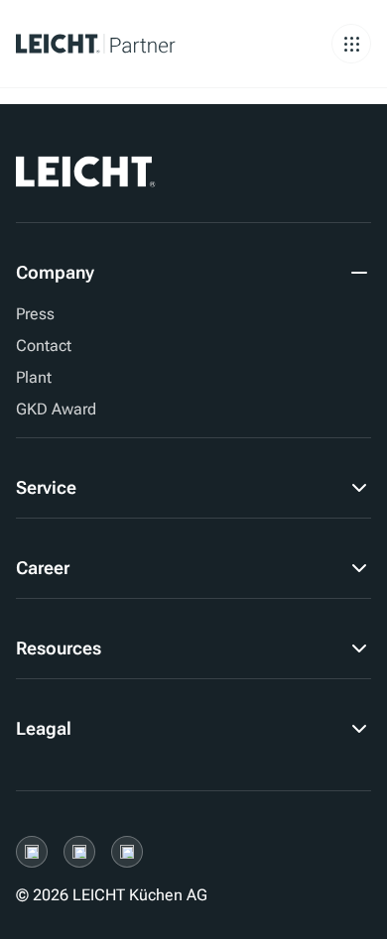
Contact (43, 345)
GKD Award (56, 409)
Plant (34, 377)
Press (35, 313)
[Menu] (351, 43)
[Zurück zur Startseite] (123, 44)
